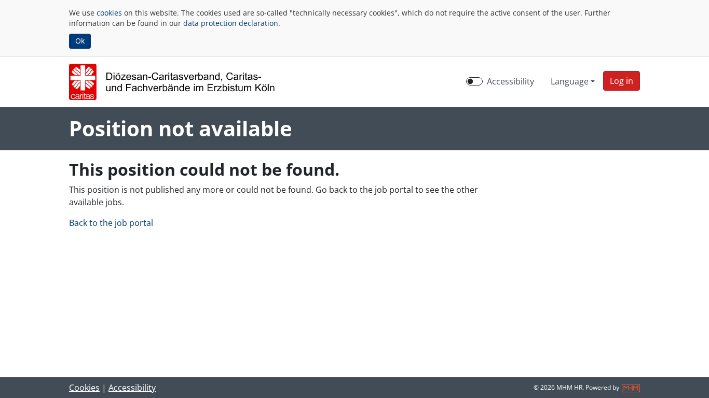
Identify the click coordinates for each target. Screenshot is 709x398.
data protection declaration (230, 23)
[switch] (474, 81)
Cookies (84, 387)
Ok (80, 41)
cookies (109, 13)
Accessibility (510, 81)
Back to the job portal (111, 223)
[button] (621, 81)
